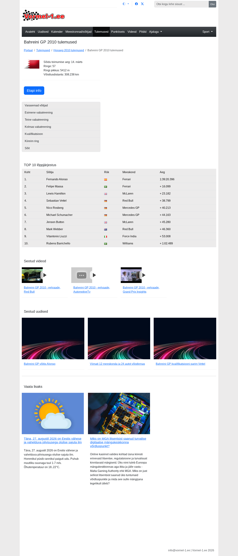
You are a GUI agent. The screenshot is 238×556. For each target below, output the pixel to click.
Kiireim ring (32, 141)
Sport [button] (206, 31)
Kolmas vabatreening (38, 126)
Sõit (27, 148)
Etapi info (35, 90)
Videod (132, 31)
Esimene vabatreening (39, 112)
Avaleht (30, 31)
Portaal (28, 50)
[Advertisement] (143, 17)
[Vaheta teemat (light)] (125, 4)
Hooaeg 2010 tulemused (68, 50)
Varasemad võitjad (36, 105)
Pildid (142, 31)
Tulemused (101, 31)
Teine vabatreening (36, 119)
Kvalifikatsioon (34, 133)
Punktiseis (118, 31)
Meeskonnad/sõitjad (78, 31)
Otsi (212, 4)
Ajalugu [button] (154, 31)
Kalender (57, 31)
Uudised (43, 31)
